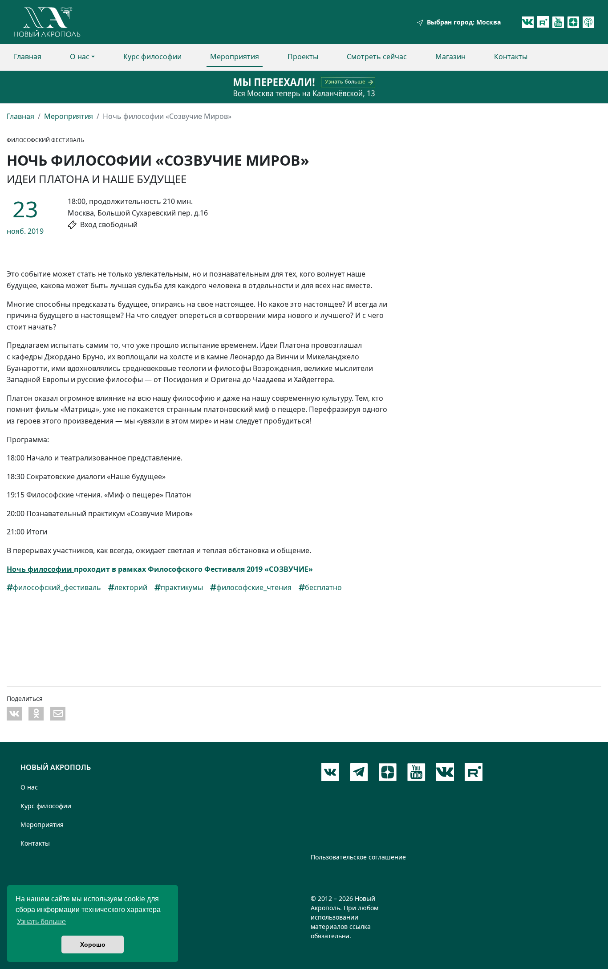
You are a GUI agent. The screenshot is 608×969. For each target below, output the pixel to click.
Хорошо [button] (92, 944)
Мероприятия (234, 56)
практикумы (182, 587)
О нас (79, 56)
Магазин (450, 56)
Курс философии (152, 56)
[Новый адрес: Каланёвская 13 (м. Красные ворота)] (304, 87)
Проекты (303, 56)
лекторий (130, 587)
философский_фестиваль (57, 587)
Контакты (510, 56)
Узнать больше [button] (41, 921)
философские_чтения (254, 587)
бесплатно (323, 587)
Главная (27, 56)
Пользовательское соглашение (358, 857)
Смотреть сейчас (377, 56)
